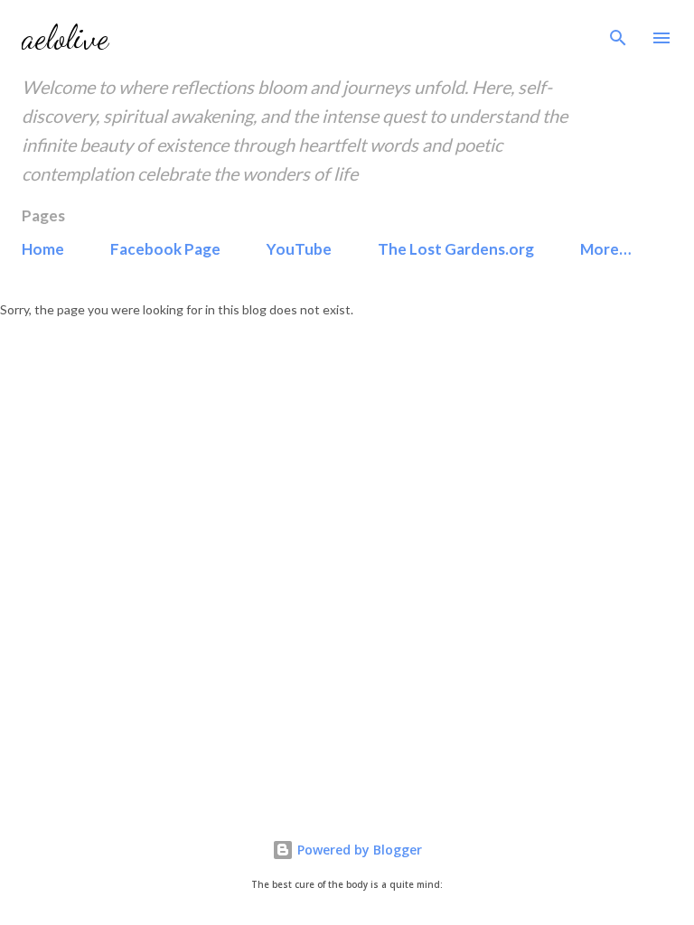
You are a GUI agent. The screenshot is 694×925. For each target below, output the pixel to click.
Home (43, 248)
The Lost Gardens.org (456, 248)
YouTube (299, 248)
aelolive (65, 37)
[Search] (618, 32)
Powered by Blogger (358, 849)
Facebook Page (165, 248)
